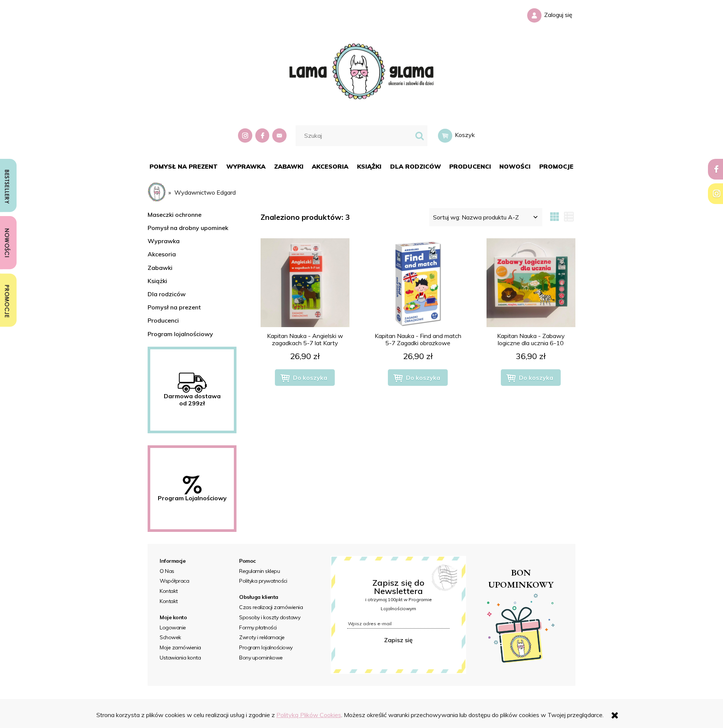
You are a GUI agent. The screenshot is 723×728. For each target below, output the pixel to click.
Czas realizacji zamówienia (271, 607)
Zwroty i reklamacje (262, 637)
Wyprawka (164, 241)
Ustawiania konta (180, 657)
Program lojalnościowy (180, 334)
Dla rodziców (167, 294)
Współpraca (174, 580)
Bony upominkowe (261, 657)
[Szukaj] (419, 135)
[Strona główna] (361, 70)
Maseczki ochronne (174, 214)
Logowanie (173, 627)
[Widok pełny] (569, 217)
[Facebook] (263, 135)
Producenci (163, 320)
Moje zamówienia (180, 647)
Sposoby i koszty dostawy (269, 617)
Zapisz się (398, 640)
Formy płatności (258, 627)
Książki (157, 281)
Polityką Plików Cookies (308, 715)
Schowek (170, 637)
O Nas (167, 571)
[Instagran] (246, 135)
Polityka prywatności (263, 580)
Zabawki (160, 267)
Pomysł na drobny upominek (188, 227)
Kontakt (169, 591)
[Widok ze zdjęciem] (554, 217)
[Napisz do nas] (280, 135)
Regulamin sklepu (259, 571)
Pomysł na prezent (174, 307)
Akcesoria (162, 254)
